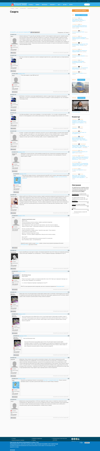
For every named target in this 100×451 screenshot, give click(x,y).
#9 (68, 194)
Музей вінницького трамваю (18, 440)
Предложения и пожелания (32, 8)
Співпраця (74, 1)
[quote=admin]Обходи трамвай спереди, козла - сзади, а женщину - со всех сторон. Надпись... (80, 146)
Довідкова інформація (37, 438)
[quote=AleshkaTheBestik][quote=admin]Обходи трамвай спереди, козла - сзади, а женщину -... (80, 138)
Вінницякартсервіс (24, 244)
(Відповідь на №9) (21, 215)
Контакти (84, 1)
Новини (37, 4)
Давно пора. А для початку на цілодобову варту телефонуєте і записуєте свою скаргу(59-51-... (79, 176)
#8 (68, 173)
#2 (68, 55)
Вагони (64, 4)
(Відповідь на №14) (23, 335)
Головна (63, 1)
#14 (68, 313)
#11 (68, 250)
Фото (59, 4)
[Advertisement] (40, 23)
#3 (68, 73)
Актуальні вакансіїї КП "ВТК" (78, 32)
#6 (68, 131)
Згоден (81, 442)
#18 (68, 399)
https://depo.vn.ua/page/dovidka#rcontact (51, 380)
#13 (68, 292)
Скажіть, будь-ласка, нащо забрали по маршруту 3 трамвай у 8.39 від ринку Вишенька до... (80, 158)
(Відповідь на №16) (21, 378)
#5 (68, 112)
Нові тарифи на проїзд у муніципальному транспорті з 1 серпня (79, 20)
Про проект (69, 1)
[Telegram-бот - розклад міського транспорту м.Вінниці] (77, 439)
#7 (68, 151)
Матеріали (44, 4)
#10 (68, 215)
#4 (68, 94)
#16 (68, 357)
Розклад (31, 4)
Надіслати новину (80, 10)
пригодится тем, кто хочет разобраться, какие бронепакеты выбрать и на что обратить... (79, 121)
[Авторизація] (87, 1)
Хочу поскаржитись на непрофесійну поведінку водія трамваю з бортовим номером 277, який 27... (80, 164)
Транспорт (52, 4)
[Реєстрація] (89, 1)
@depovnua (73, 441)
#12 (68, 271)
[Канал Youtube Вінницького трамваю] (79, 439)
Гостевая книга (23, 8)
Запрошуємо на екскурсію (77, 73)
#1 (68, 34)
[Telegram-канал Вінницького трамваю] (72, 439)
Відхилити (87, 442)
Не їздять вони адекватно (77, 169)
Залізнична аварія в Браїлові (78, 55)
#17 (68, 378)
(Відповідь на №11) (21, 271)
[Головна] (19, 4)
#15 (68, 335)
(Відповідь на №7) (22, 173)
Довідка (79, 1)
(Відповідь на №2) (21, 73)
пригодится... (75, 128)
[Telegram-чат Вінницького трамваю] (75, 439)
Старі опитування (76, 213)
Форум (70, 4)
